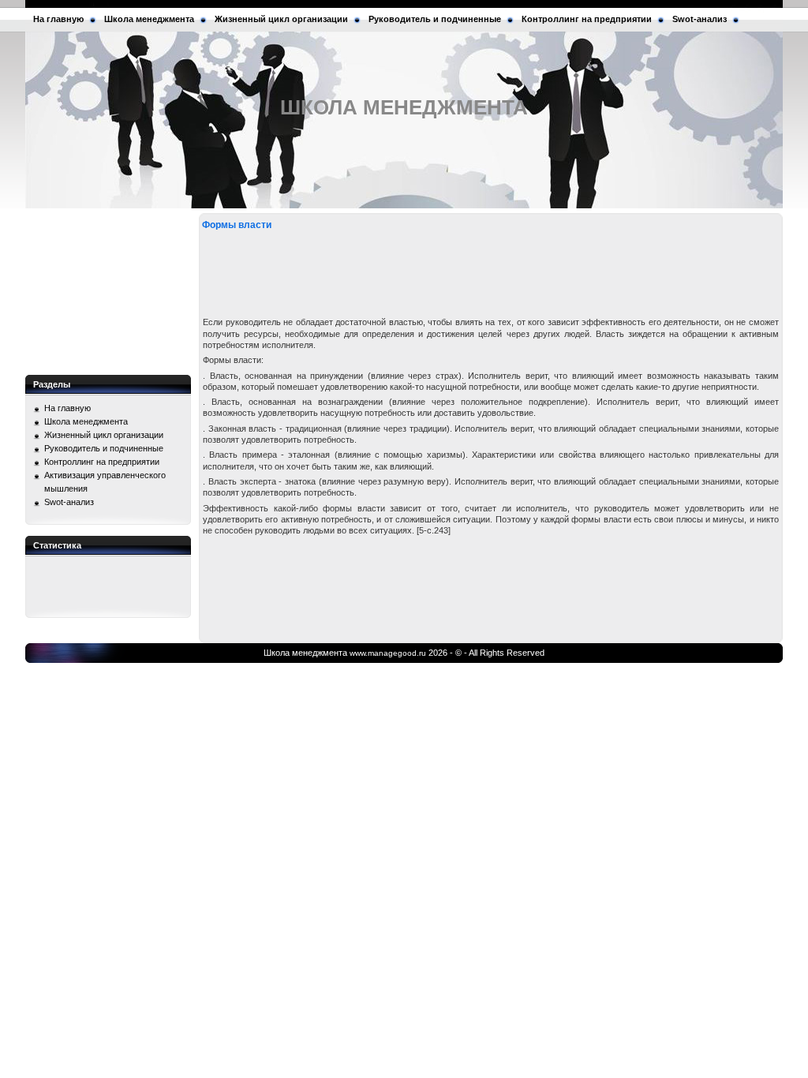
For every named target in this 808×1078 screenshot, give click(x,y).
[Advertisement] (108, 292)
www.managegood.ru (388, 653)
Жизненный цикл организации (281, 19)
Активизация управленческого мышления (105, 481)
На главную (58, 19)
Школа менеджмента (149, 19)
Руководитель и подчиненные (434, 19)
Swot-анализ (699, 19)
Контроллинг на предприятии (587, 19)
